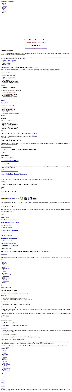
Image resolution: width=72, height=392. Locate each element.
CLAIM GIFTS (56, 69)
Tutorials (5, 369)
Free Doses (5, 367)
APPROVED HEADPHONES (9, 246)
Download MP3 (7, 63)
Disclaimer (5, 359)
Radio (4, 282)
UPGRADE (34, 136)
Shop (2, 130)
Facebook (5, 354)
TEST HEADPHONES (6, 147)
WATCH (2, 187)
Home (4, 262)
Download (43, 42)
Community (6, 268)
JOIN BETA (3, 152)
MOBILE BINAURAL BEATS (9, 238)
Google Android (7, 274)
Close (2, 214)
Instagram (5, 355)
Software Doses (6, 278)
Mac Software (6, 277)
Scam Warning (6, 370)
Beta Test (5, 363)
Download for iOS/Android (9, 60)
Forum (4, 358)
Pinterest (5, 357)
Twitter (5, 353)
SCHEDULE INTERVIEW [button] (7, 211)
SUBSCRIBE (4, 254)
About (4, 271)
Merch (4, 9)
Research (5, 269)
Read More (3, 169)
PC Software (6, 276)
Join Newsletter (6, 364)
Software (5, 264)
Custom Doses (6, 368)
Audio (4, 266)
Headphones (6, 279)
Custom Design (6, 64)
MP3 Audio (6, 281)
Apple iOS (5, 273)
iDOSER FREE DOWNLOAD (9, 230)
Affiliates (5, 365)
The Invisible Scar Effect (9, 161)
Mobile (5, 263)
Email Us (5, 361)
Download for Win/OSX (8, 61)
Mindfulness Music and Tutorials (10, 222)
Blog (4, 350)
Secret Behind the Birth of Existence (14, 174)
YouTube (5, 352)
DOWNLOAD (4, 295)
